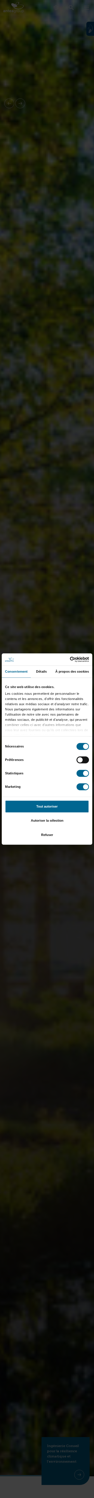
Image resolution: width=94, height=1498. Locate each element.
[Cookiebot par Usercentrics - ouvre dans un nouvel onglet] (70, 659)
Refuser (47, 835)
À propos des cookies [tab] (72, 671)
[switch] (83, 759)
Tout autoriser (47, 806)
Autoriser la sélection (47, 820)
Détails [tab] (41, 671)
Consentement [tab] (16, 671)
